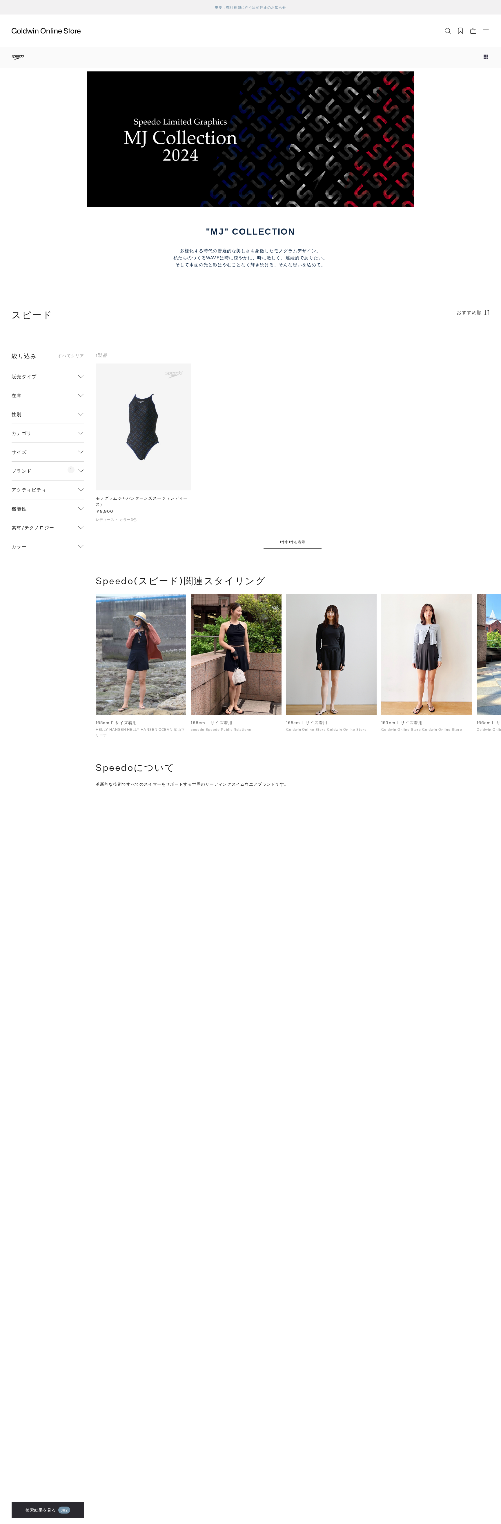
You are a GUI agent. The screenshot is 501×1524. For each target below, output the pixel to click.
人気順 (445, 335)
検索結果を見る (47, 1510)
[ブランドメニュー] (485, 57)
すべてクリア (71, 356)
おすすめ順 (469, 312)
